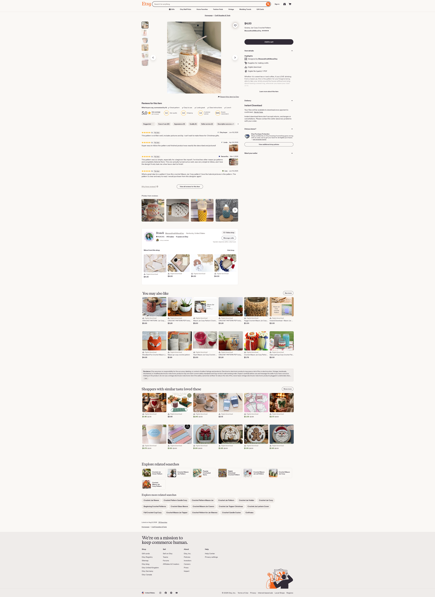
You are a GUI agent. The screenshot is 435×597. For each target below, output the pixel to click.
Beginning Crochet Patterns (156, 507)
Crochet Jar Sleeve (152, 501)
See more (288, 293)
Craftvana (250, 513)
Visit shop (230, 250)
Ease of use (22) (163, 124)
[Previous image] (153, 57)
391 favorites (162, 522)
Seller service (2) (207, 124)
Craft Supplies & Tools (222, 15)
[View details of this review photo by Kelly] (177, 210)
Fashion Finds (218, 9)
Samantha (224, 156)
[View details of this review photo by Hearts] (227, 210)
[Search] (268, 4)
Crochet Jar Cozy (267, 501)
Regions (289, 593)
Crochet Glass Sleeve (180, 507)
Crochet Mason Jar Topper (178, 513)
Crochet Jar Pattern (227, 501)
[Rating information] (157, 237)
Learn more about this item (268, 91)
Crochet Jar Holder (247, 501)
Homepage (209, 15)
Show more (288, 389)
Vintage (231, 9)
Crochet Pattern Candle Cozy (176, 501)
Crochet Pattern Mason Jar (204, 501)
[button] (229, 238)
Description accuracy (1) (226, 124)
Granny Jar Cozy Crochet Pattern (257, 28)
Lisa (226, 171)
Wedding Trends (245, 9)
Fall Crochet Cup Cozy (154, 513)
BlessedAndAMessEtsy (252, 31)
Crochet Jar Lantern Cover (259, 507)
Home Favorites (202, 9)
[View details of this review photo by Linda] (233, 147)
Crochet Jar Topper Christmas (232, 507)
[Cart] (290, 4)
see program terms (259, 139)
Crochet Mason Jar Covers (204, 507)
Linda (225, 142)
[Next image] (235, 57)
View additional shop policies (269, 144)
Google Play (166, 582)
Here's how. (258, 112)
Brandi (160, 233)
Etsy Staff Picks (185, 9)
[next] (235, 210)
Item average (156, 112)
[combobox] (208, 4)
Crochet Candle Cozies (232, 513)
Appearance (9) (179, 124)
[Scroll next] (238, 124)
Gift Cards (260, 9)
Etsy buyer (223, 132)
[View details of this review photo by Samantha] (233, 162)
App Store (149, 582)
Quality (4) (193, 124)
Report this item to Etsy (229, 97)
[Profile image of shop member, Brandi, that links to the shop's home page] (157, 240)
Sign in (277, 4)
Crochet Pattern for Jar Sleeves (205, 513)
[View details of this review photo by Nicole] (202, 210)
